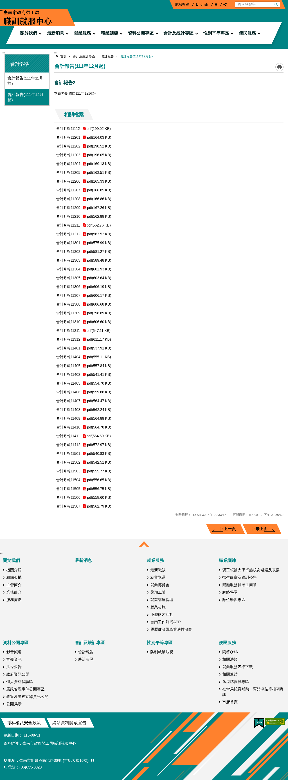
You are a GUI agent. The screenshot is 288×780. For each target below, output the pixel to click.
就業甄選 (158, 577)
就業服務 (82, 33)
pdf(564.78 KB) (99, 427)
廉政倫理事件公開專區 (25, 689)
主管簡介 (14, 585)
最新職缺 (158, 570)
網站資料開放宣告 (69, 722)
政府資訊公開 (17, 674)
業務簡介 (14, 592)
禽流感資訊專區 (235, 681)
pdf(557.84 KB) (99, 366)
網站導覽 (182, 4)
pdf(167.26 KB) (99, 208)
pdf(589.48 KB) (99, 260)
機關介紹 (14, 570)
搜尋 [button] (276, 4)
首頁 (63, 56)
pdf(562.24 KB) (99, 410)
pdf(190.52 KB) (99, 146)
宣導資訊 (14, 659)
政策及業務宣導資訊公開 (27, 696)
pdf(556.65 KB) (99, 480)
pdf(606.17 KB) (99, 295)
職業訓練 (109, 33)
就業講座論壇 (161, 599)
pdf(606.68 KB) (99, 304)
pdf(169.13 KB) (99, 164)
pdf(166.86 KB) (99, 199)
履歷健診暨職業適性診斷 (171, 629)
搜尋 (238, 4)
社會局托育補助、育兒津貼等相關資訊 (253, 692)
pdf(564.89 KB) (99, 418)
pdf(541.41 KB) (99, 374)
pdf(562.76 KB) (99, 225)
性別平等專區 (216, 33)
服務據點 (14, 599)
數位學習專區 (233, 599)
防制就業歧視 (161, 652)
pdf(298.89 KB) (99, 313)
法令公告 (14, 666)
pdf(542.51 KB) (99, 462)
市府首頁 (230, 702)
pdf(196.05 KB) (99, 155)
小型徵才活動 (161, 614)
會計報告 (107, 56)
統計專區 (86, 659)
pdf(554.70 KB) (99, 383)
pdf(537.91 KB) (99, 348)
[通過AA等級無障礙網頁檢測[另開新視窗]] (275, 721)
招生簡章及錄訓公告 (239, 577)
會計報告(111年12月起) (25, 97)
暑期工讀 (158, 592)
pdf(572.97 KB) (99, 445)
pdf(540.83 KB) (99, 454)
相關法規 (230, 659)
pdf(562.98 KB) (99, 216)
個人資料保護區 (19, 681)
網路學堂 (230, 592)
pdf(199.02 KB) (99, 129)
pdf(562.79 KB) (99, 506)
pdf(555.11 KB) (99, 357)
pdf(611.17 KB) (99, 339)
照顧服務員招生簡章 (239, 585)
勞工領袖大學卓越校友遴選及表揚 (251, 570)
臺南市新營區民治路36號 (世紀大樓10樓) (54, 760)
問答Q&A (230, 652)
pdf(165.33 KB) (99, 181)
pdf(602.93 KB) (99, 269)
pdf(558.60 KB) (99, 497)
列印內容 (279, 67)
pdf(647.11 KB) (98, 331)
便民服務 (247, 33)
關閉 (144, 544)
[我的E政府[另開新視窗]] (259, 723)
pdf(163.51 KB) (99, 173)
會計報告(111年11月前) (25, 81)
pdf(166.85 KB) (99, 190)
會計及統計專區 (179, 33)
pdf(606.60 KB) (99, 322)
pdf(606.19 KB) (99, 287)
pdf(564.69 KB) (99, 436)
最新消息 (55, 33)
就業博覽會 (159, 585)
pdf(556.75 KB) (99, 489)
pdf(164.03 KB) (99, 137)
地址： (49, 760)
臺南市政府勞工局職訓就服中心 (27, 17)
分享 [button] (225, 4)
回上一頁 (228, 528)
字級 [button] (216, 4)
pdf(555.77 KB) (99, 471)
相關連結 (230, 674)
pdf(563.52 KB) (99, 234)
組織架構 (14, 577)
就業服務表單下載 (237, 666)
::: (1, 11)
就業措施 (158, 607)
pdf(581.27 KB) (99, 252)
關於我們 (28, 33)
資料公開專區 (141, 33)
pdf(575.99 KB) (99, 243)
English (202, 4)
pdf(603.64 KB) (99, 278)
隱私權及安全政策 (24, 722)
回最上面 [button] (260, 528)
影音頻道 (14, 652)
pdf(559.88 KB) (99, 392)
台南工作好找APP (165, 622)
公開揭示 (14, 704)
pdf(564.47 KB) (99, 401)
